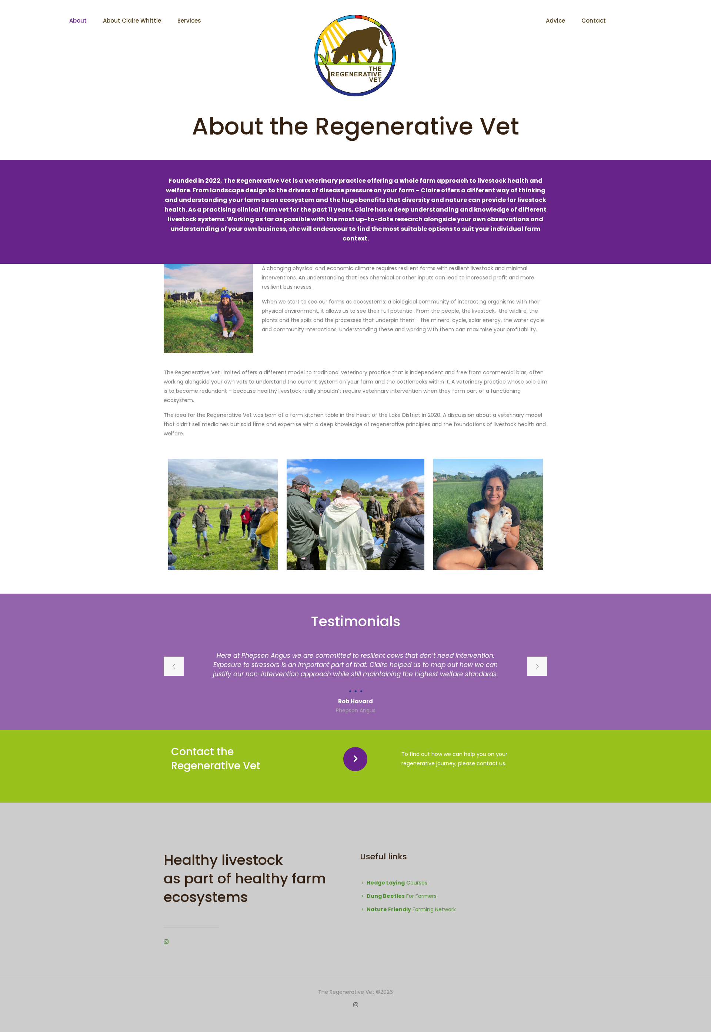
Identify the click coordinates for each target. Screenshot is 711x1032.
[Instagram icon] (355, 1005)
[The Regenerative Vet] (355, 55)
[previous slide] (174, 666)
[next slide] (537, 666)
